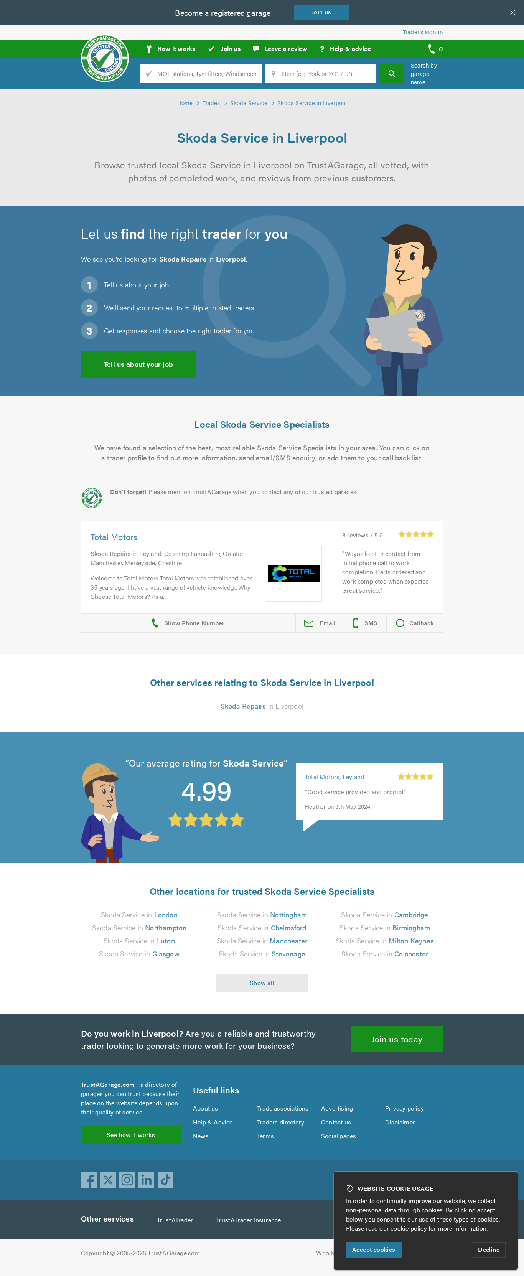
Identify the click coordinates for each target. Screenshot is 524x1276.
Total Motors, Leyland (334, 776)
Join (321, 11)
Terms (265, 1135)
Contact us (336, 1122)
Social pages (338, 1135)
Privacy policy (404, 1108)
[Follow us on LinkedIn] (146, 1180)
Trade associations (283, 1108)
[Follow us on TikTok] (166, 1180)
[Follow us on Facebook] (89, 1180)
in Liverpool (262, 706)
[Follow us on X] (108, 1180)
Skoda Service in (139, 914)
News (201, 1135)
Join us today (396, 1039)
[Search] (391, 73)
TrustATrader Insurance (248, 1219)
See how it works (131, 1134)
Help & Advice (213, 1122)
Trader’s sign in (423, 32)
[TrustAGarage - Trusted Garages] (105, 46)
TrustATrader (175, 1219)
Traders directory (280, 1122)
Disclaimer (400, 1122)
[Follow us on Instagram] (127, 1180)
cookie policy (409, 1228)
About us (205, 1108)
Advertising (337, 1108)
